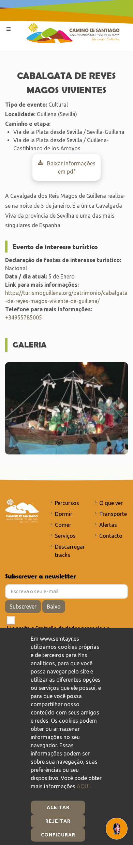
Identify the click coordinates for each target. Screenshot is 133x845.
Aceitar (58, 807)
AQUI (83, 786)
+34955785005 (23, 317)
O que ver (111, 503)
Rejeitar (58, 821)
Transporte (113, 514)
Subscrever (23, 606)
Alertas (108, 525)
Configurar (58, 834)
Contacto (110, 536)
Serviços (65, 536)
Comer (63, 525)
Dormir (63, 514)
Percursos (67, 503)
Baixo (54, 606)
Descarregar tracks (70, 551)
